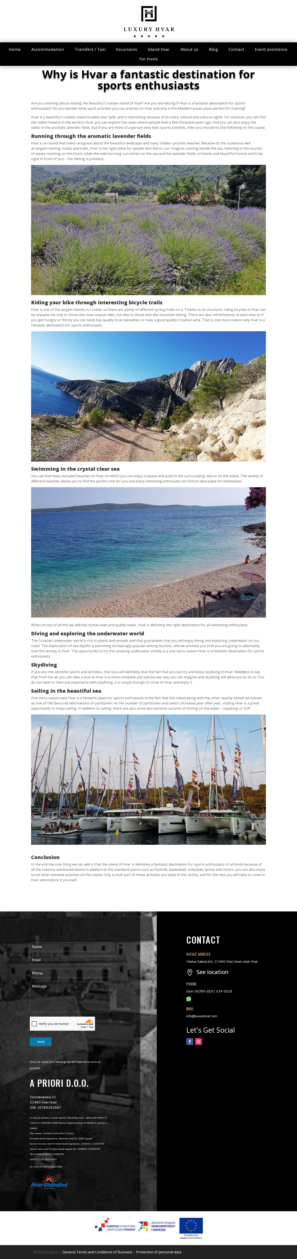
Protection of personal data (158, 1252)
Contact (236, 49)
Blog (213, 49)
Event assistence (271, 49)
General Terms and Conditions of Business (97, 1252)
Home (15, 49)
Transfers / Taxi (90, 49)
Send (40, 1042)
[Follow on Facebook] (189, 1041)
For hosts (148, 59)
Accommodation (47, 49)
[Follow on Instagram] (198, 1041)
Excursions (126, 49)
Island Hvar (159, 49)
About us (189, 49)
